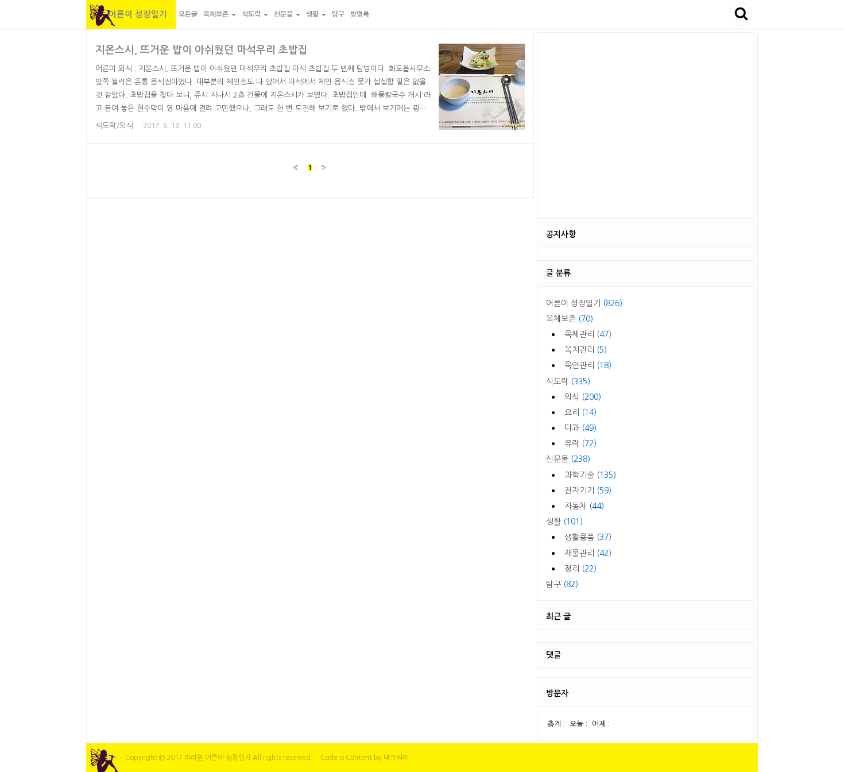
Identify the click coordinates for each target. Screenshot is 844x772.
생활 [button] (313, 14)
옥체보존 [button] (216, 14)
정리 (580, 569)
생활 (564, 522)
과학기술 (590, 475)
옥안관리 (587, 365)
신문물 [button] (284, 14)
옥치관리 (585, 350)
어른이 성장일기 (131, 14)
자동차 (584, 506)
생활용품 (587, 537)
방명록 (359, 14)
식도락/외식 (114, 125)
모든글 (188, 14)
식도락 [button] (252, 14)
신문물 (568, 459)
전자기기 (587, 491)
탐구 (338, 14)
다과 (580, 428)
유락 (580, 443)
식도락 (568, 381)
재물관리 (587, 553)
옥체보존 (569, 319)
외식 (582, 397)
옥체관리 (587, 334)
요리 (580, 412)
